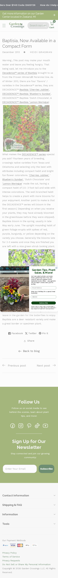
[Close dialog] (56, 268)
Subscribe (43, 303)
